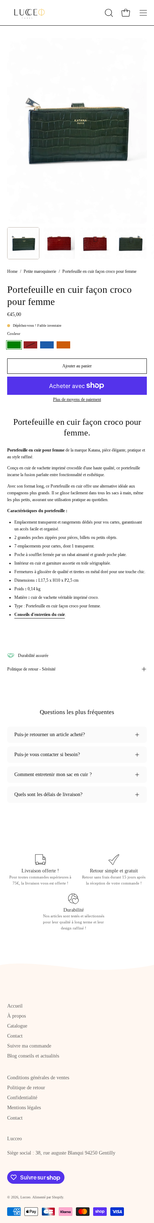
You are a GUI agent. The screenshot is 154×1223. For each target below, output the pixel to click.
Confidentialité (22, 1097)
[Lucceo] (27, 12)
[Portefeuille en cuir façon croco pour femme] (23, 243)
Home (12, 271)
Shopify (57, 1197)
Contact (15, 1036)
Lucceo (25, 1197)
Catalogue (17, 1026)
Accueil (15, 1006)
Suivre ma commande (29, 1046)
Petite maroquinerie (40, 271)
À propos (16, 1016)
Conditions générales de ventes (38, 1077)
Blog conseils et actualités (33, 1056)
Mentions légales (24, 1107)
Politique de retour (26, 1087)
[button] (108, 13)
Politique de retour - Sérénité (31, 669)
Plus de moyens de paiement (77, 399)
